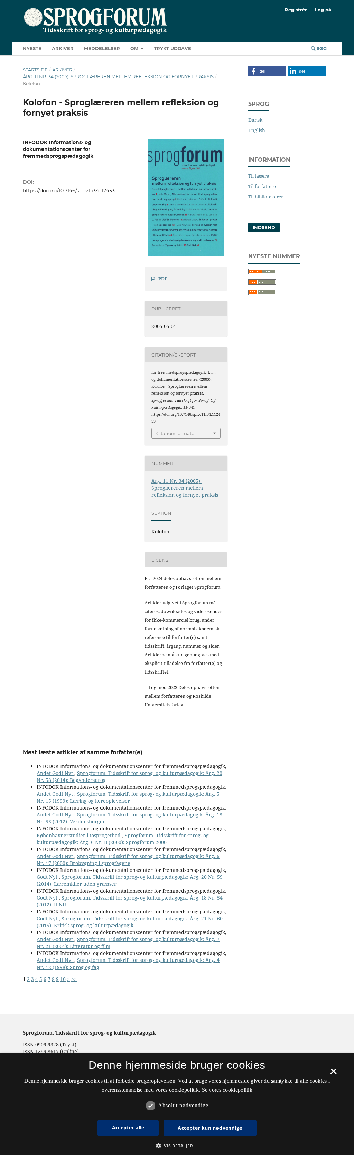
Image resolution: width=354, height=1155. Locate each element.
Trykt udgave (172, 48)
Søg (321, 48)
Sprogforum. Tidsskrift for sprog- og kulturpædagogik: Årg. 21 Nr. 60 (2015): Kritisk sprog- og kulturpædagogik (130, 922)
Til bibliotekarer (265, 196)
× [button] (333, 1074)
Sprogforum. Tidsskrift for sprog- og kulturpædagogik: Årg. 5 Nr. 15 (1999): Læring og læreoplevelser (128, 797)
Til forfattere (262, 186)
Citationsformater (176, 433)
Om (135, 48)
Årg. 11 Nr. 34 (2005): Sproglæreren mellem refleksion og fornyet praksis (118, 76)
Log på (323, 9)
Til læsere (258, 176)
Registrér (296, 9)
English (256, 130)
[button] (267, 71)
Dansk (255, 120)
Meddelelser (102, 48)
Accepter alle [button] (128, 1127)
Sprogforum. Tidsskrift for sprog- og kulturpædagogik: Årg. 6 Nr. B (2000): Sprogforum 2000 (123, 839)
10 (63, 979)
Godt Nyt (48, 877)
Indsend (264, 227)
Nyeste (32, 48)
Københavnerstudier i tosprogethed (79, 835)
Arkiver (63, 48)
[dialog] (177, 1104)
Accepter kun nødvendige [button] (210, 1128)
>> (74, 979)
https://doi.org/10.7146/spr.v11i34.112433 (69, 191)
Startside (35, 69)
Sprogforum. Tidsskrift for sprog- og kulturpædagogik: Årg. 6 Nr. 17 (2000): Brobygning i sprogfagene (128, 859)
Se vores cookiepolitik (227, 1090)
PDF (162, 279)
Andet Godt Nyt (55, 773)
